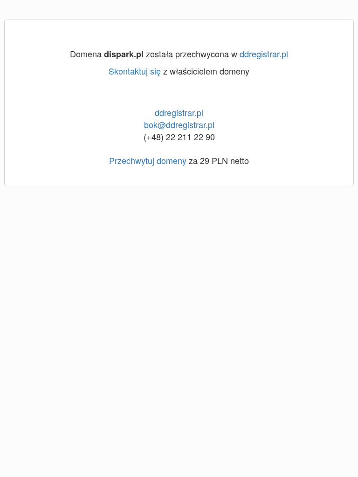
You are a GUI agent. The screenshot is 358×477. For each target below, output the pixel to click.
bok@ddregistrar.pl (179, 124)
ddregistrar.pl (264, 54)
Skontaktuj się (135, 71)
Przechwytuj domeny (147, 160)
